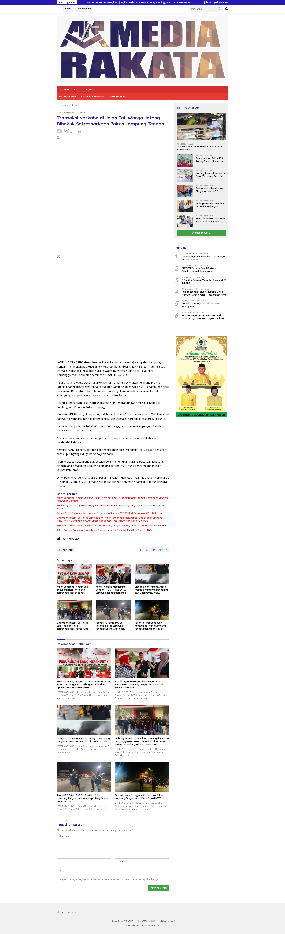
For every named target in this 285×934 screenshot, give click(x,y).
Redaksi (67, 130)
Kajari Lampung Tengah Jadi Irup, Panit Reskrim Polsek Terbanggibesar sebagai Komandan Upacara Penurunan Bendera (112, 499)
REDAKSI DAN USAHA (92, 96)
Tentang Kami (84, 8)
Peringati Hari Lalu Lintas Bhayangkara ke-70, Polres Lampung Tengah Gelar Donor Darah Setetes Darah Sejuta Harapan (211, 190)
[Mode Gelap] (226, 9)
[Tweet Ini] (147, 549)
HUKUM (61, 112)
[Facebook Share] (140, 549)
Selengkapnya (200, 232)
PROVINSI (64, 89)
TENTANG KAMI (116, 96)
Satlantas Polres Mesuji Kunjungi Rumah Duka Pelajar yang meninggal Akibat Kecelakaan (96, 2)
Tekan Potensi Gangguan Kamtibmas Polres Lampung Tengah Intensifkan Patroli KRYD (104, 530)
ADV (75, 89)
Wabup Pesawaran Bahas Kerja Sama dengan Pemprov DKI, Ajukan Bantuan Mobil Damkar (210, 205)
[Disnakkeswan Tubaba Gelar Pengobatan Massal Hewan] (201, 126)
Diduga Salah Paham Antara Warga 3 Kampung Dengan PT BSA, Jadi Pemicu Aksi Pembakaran (109, 513)
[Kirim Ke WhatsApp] (166, 549)
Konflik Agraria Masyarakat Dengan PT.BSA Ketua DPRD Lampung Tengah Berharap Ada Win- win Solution (111, 507)
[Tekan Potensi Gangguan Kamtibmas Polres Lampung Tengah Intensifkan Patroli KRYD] (152, 610)
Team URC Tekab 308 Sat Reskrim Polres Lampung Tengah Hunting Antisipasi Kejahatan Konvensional (113, 525)
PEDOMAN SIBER (68, 96)
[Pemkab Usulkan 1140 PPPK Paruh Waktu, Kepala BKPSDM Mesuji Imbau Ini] (185, 221)
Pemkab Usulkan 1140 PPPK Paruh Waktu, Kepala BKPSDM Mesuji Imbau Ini (210, 220)
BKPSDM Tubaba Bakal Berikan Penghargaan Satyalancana (199, 270)
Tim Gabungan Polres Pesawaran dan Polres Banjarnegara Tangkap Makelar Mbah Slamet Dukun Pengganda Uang (203, 317)
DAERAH (87, 89)
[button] (220, 8)
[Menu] (59, 9)
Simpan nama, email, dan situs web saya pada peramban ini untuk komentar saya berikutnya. (109, 879)
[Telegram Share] (160, 549)
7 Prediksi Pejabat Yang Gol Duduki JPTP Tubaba (204, 281)
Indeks (68, 8)
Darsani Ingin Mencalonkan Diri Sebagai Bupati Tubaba (203, 258)
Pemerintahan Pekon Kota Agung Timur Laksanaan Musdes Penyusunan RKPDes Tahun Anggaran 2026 (210, 160)
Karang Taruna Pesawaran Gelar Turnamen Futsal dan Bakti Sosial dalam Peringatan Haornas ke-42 (211, 175)
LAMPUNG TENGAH (76, 112)
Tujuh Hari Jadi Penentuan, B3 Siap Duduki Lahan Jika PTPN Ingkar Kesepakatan (204, 2)
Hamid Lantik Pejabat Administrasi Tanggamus (201, 305)
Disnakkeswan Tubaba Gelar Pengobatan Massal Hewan (199, 148)
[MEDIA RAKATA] (142, 49)
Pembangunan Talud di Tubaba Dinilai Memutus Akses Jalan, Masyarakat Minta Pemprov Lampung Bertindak (204, 293)
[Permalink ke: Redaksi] (59, 130)
